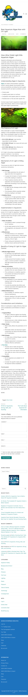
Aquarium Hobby (5, 562)
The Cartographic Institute (8, 629)
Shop (2, 640)
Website (3, 446)
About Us (3, 660)
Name (3, 433)
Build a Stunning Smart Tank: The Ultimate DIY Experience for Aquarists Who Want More (13, 536)
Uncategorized (5, 593)
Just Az (3, 624)
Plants (2, 581)
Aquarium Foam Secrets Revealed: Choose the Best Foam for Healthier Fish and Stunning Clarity (13, 518)
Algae (2, 83)
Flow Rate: (5, 345)
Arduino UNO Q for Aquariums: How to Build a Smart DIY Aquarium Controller (13, 497)
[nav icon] (26, 13)
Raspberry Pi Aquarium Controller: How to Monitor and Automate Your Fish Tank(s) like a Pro (13, 507)
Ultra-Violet (9, 400)
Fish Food (3, 575)
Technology (4, 590)
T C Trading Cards (6, 626)
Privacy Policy (4, 663)
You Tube (3, 632)
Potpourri (3, 584)
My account (4, 648)
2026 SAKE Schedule (6, 634)
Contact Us (4, 665)
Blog (2, 569)
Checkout (3, 645)
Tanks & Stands (5, 587)
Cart (2, 643)
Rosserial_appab (5, 535)
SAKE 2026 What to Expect (8, 637)
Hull (2, 541)
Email (3, 440)
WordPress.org (5, 610)
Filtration (3, 572)
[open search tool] (23, 13)
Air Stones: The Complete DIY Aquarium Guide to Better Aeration (13, 501)
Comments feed (5, 607)
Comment (4, 421)
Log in (2, 601)
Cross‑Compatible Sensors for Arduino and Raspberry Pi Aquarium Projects (12, 513)
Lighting (3, 578)
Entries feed (4, 604)
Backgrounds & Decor (6, 565)
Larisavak (3, 551)
